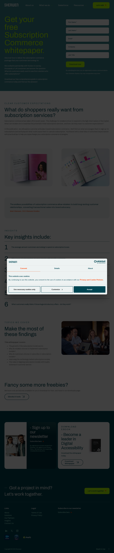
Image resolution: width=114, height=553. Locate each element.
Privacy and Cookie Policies (91, 280)
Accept (89, 289)
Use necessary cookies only (24, 289)
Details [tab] (57, 268)
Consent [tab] (23, 268)
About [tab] (90, 268)
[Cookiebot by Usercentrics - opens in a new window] (95, 262)
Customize (56, 289)
